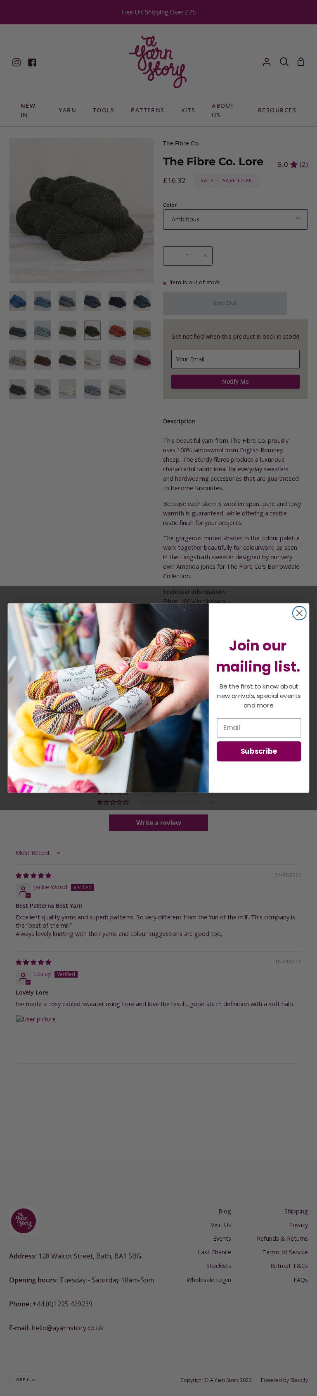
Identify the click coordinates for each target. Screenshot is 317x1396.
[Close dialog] (299, 613)
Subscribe (259, 751)
